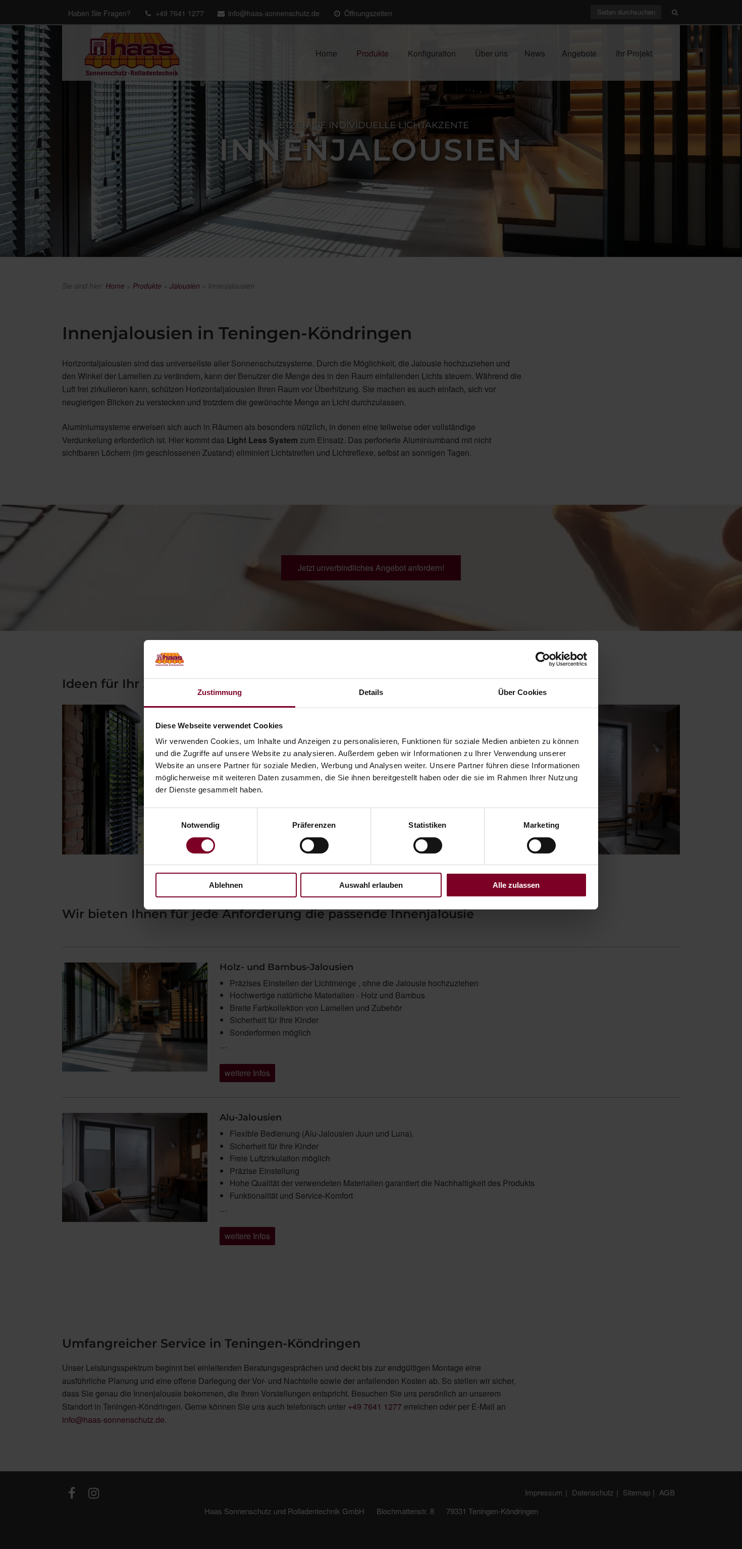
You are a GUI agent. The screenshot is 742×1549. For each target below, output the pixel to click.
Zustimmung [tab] (219, 692)
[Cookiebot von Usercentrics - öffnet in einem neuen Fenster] (543, 659)
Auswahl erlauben (371, 885)
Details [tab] (371, 692)
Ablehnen (226, 885)
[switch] (314, 845)
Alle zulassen (516, 885)
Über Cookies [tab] (522, 692)
